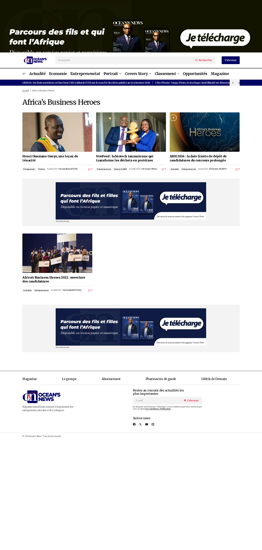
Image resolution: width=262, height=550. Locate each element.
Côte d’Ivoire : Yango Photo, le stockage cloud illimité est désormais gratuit (197, 82)
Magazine (29, 379)
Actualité (175, 169)
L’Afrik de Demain (214, 379)
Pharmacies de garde (161, 379)
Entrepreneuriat (104, 169)
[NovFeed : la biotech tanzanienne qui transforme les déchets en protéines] (131, 132)
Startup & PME (120, 169)
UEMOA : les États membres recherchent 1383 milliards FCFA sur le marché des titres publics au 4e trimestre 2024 (86, 82)
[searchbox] (125, 60)
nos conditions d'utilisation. (158, 409)
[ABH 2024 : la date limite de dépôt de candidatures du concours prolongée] (205, 132)
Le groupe (69, 379)
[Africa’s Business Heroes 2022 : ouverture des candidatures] (57, 253)
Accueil (25, 91)
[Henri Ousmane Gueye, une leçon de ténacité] (57, 132)
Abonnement (111, 379)
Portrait (41, 169)
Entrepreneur (29, 169)
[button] (24, 73)
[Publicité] (131, 26)
